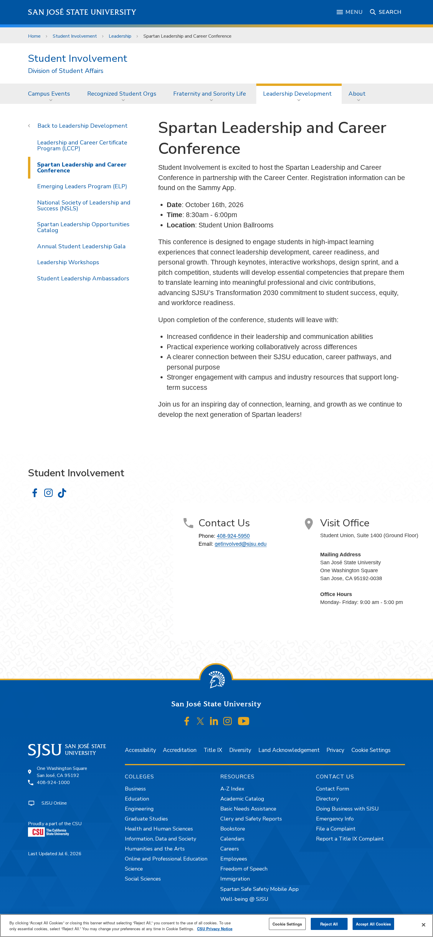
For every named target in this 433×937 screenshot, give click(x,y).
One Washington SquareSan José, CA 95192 (62, 772)
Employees (233, 858)
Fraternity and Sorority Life (209, 94)
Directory (327, 798)
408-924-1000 (53, 782)
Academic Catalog (242, 798)
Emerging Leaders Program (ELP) (82, 186)
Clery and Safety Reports (251, 818)
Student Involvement (75, 36)
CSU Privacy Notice (214, 928)
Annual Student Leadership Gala (81, 246)
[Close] (423, 924)
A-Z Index (232, 788)
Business (135, 788)
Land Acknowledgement (289, 750)
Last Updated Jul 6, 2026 (55, 854)
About (357, 94)
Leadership (120, 36)
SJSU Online (54, 803)
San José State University (82, 12)
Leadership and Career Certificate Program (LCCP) (82, 145)
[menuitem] (50, 94)
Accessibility (140, 750)
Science (134, 868)
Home (34, 36)
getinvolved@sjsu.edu (241, 543)
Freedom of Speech (243, 868)
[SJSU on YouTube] (243, 721)
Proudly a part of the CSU (55, 824)
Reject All (329, 924)
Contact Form (332, 788)
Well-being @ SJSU (244, 899)
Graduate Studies (146, 818)
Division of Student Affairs (65, 71)
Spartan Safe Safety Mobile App (259, 889)
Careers (229, 848)
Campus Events (49, 94)
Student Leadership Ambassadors (83, 278)
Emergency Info (335, 818)
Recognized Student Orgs (121, 94)
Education (137, 798)
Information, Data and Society (160, 838)
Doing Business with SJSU (347, 808)
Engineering (139, 808)
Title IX (213, 750)
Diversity (240, 750)
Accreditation (179, 750)
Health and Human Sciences (159, 828)
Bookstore (232, 828)
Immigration (235, 878)
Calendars (232, 838)
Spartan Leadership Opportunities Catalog (83, 227)
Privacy (335, 750)
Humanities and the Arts (155, 848)
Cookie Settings (371, 750)
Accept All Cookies (373, 924)
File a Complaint (336, 828)
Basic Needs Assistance (248, 808)
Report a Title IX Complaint (350, 838)
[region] (216, 925)
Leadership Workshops (68, 262)
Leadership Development (297, 94)
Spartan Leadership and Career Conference (82, 167)
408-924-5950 (233, 535)
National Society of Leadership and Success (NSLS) (83, 205)
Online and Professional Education (166, 858)
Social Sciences (143, 878)
